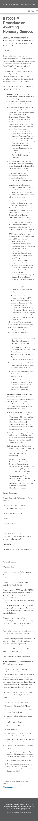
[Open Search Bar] (37, 10)
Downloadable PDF (10, 787)
